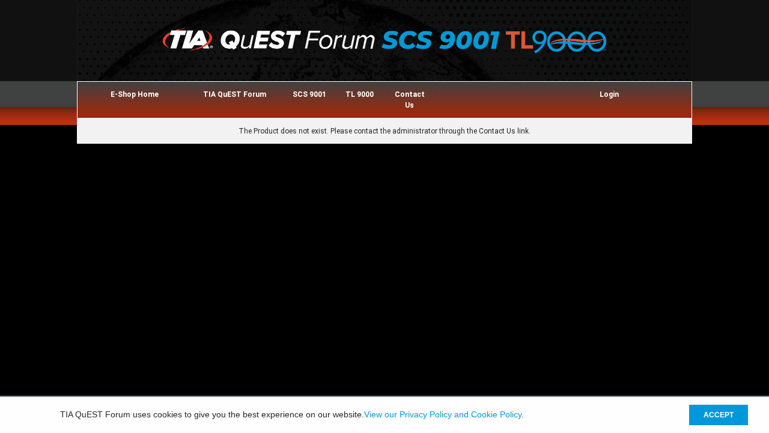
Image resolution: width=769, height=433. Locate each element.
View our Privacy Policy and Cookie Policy (442, 415)
